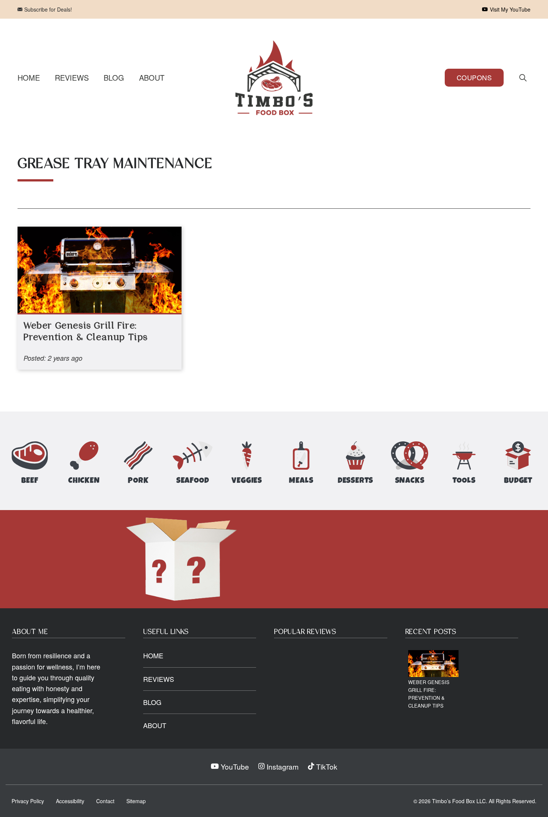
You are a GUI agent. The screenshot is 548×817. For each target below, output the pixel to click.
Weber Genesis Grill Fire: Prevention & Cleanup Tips (429, 693)
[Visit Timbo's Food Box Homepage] (274, 78)
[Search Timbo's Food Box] (523, 77)
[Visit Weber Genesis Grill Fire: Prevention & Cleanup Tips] (433, 663)
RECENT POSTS (431, 632)
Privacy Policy (28, 801)
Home (29, 77)
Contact (105, 801)
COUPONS (474, 77)
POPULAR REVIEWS (305, 632)
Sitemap (136, 801)
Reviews (72, 77)
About (151, 77)
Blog (114, 77)
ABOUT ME (30, 632)
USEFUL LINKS (166, 632)
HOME (153, 655)
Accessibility (70, 801)
